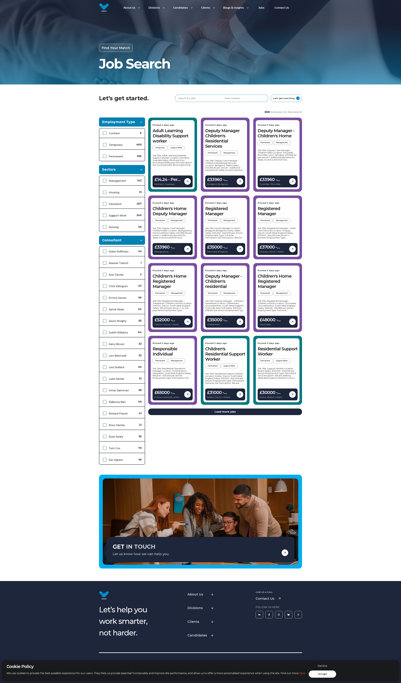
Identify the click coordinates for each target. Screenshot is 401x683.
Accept (322, 674)
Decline (322, 665)
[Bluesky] (288, 614)
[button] (132, 8)
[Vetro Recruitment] (104, 8)
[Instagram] (279, 614)
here (302, 673)
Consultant (111, 240)
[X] (298, 614)
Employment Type (118, 122)
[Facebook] (269, 614)
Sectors (109, 169)
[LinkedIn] (259, 614)
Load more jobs (225, 411)
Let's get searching (284, 98)
